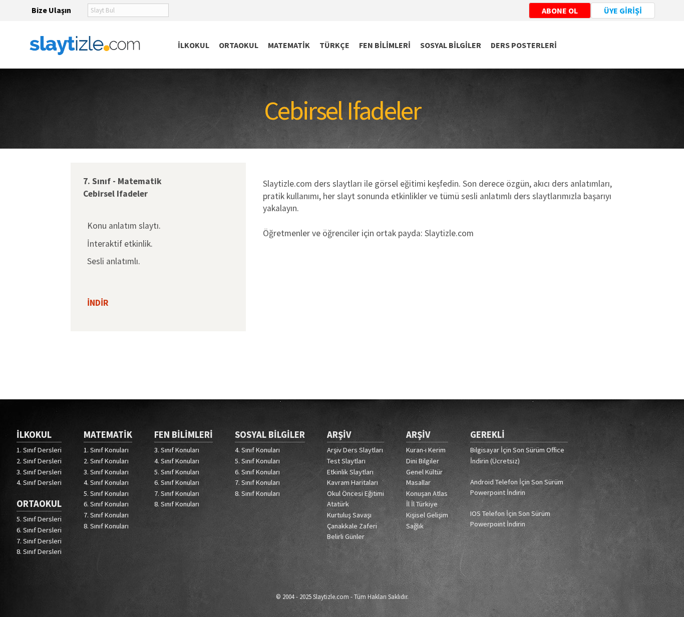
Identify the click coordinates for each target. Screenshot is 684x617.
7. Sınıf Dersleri (39, 540)
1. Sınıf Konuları (106, 449)
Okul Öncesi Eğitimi (355, 493)
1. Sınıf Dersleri (39, 449)
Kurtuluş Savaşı (349, 514)
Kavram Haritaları (352, 482)
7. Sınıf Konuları (106, 514)
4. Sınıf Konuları (106, 482)
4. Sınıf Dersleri (39, 482)
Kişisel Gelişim (427, 514)
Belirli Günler (346, 536)
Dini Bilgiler (422, 460)
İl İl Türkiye (422, 503)
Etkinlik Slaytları (350, 471)
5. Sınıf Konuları (106, 493)
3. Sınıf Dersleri (39, 471)
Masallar (418, 482)
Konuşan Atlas (427, 493)
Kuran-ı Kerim (426, 449)
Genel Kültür (424, 471)
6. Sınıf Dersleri (39, 529)
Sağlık (415, 525)
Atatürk (338, 503)
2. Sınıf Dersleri (39, 460)
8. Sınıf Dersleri (39, 551)
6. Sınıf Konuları (106, 503)
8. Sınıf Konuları (106, 525)
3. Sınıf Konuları (106, 471)
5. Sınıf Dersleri (39, 518)
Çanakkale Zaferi (352, 525)
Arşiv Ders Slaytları (355, 449)
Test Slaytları (346, 460)
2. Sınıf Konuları (106, 460)
